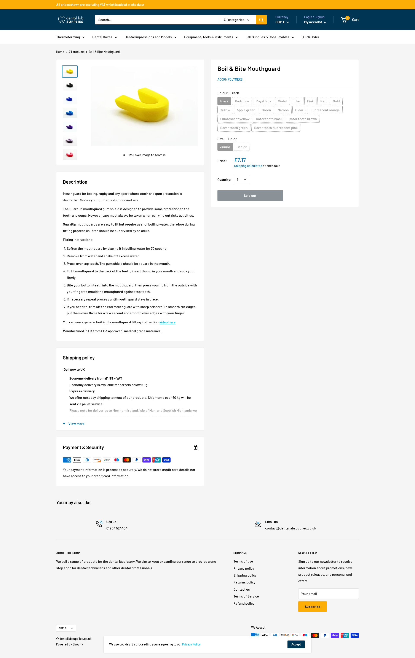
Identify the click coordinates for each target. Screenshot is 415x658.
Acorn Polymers (230, 79)
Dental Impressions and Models (148, 37)
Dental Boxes (102, 37)
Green (266, 110)
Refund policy (243, 603)
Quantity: (224, 179)
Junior (225, 147)
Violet (282, 101)
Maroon (283, 110)
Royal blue (263, 101)
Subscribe (312, 606)
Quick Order (310, 37)
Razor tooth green (234, 128)
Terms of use (243, 561)
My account (313, 22)
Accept (296, 644)
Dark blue (242, 101)
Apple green (246, 110)
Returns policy (244, 582)
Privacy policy (243, 568)
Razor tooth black (269, 119)
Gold (336, 101)
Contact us (241, 589)
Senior (242, 147)
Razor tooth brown (303, 119)
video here (167, 322)
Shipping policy (245, 575)
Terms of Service (246, 596)
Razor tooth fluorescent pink (276, 128)
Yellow (225, 110)
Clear (299, 110)
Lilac (297, 101)
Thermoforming (68, 37)
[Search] (261, 19)
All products (77, 52)
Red (323, 101)
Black (224, 101)
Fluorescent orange (325, 110)
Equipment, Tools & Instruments (208, 37)
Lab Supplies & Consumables (267, 37)
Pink (310, 101)
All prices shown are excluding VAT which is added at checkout (100, 4)
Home (60, 52)
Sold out (250, 195)
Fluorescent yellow (234, 119)
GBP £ (62, 628)
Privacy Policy (191, 644)
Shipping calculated (248, 166)
